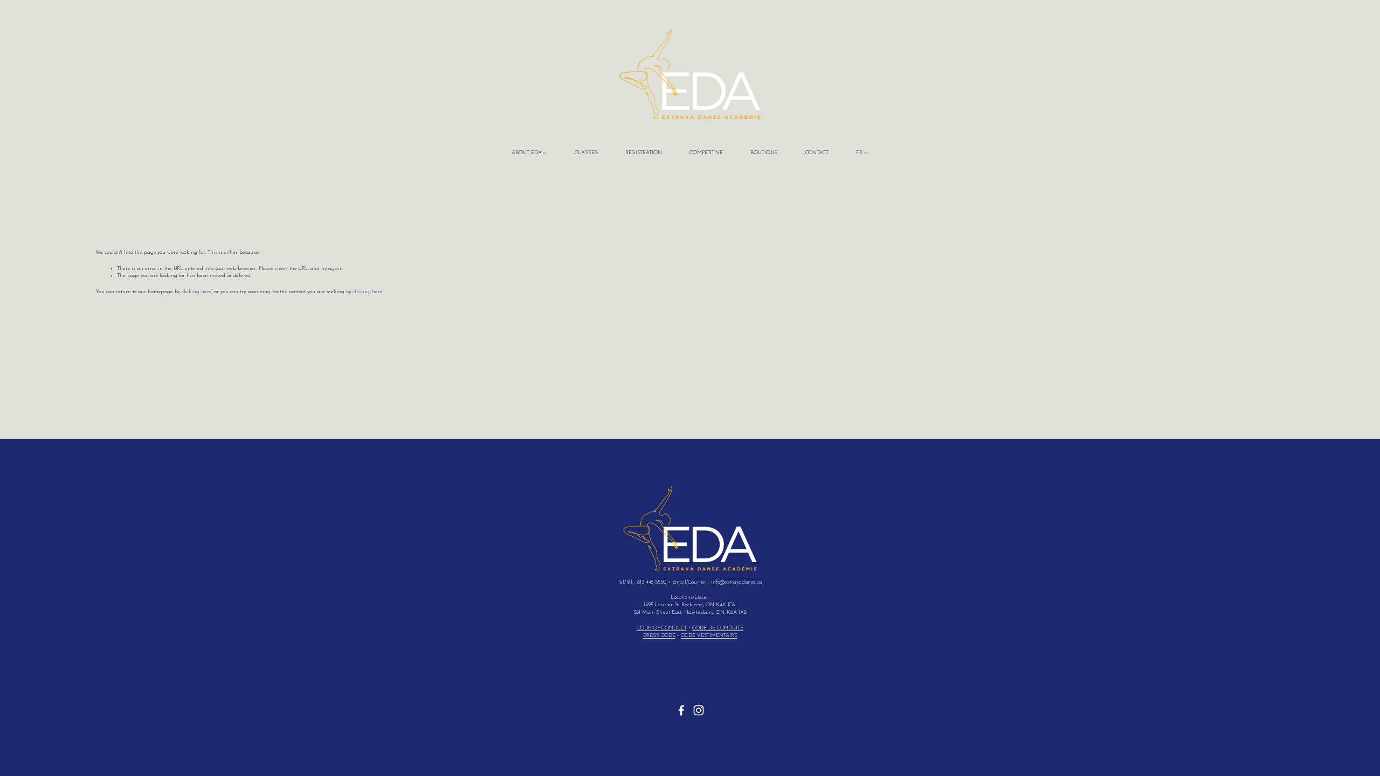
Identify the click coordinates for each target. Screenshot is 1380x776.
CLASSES (586, 152)
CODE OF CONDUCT (662, 628)
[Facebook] (681, 710)
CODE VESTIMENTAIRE (709, 635)
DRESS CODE (659, 635)
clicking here (197, 291)
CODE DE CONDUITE (717, 628)
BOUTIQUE (763, 152)
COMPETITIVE (706, 152)
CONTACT (817, 152)
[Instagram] (698, 710)
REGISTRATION (643, 152)
